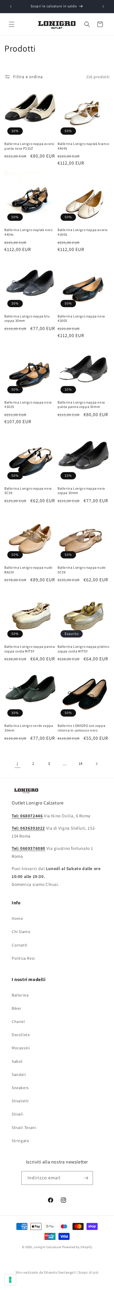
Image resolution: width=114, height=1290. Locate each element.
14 (81, 763)
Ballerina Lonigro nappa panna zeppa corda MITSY (29, 648)
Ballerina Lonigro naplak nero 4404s (28, 232)
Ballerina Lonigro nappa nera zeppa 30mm (81, 490)
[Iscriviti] (86, 1178)
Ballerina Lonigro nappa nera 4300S (81, 318)
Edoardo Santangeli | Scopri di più (71, 1272)
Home (17, 918)
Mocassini (21, 1047)
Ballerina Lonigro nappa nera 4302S (28, 404)
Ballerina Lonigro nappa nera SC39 (28, 490)
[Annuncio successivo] (103, 6)
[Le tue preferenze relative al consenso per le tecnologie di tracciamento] (10, 1279)
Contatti (19, 945)
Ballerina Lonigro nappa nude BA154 (28, 569)
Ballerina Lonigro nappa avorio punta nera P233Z (29, 146)
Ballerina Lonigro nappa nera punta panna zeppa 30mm (81, 404)
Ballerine (20, 995)
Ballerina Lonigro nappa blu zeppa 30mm (26, 318)
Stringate (20, 1140)
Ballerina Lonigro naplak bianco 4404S (83, 146)
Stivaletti (20, 1100)
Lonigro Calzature (47, 1247)
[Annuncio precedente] (10, 6)
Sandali (19, 1074)
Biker (16, 1008)
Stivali (17, 1114)
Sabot (17, 1061)
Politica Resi (23, 958)
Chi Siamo (21, 931)
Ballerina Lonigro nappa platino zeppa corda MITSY (83, 648)
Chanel (18, 1021)
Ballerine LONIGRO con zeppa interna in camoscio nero (81, 727)
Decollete (21, 1034)
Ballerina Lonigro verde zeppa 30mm (28, 727)
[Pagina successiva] (96, 763)
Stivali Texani (24, 1127)
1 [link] (17, 763)
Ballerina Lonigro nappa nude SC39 (82, 569)
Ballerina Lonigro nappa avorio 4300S (83, 232)
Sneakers (20, 1087)
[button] (11, 24)
